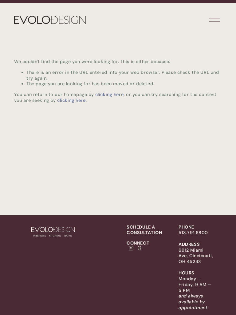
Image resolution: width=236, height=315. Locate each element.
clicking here (109, 94)
